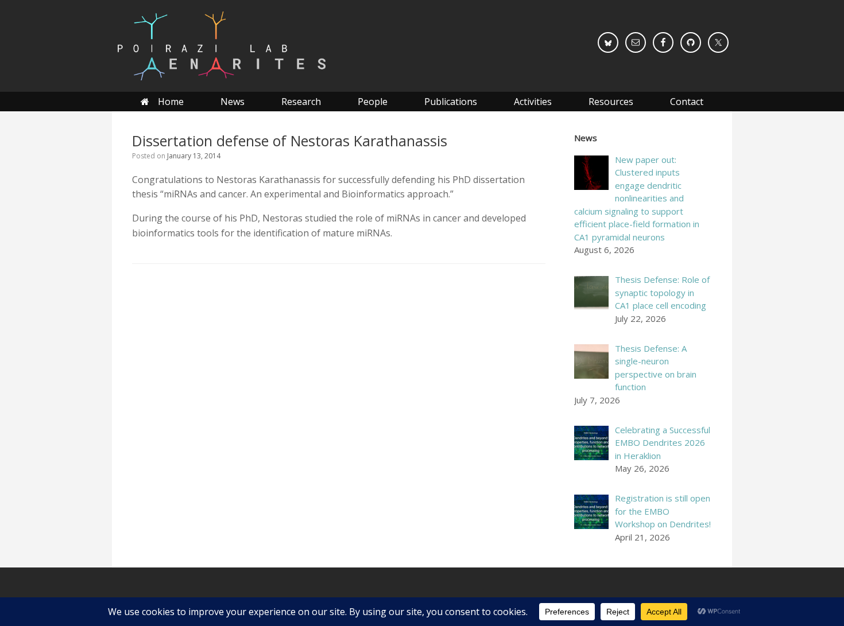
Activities (533, 101)
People (373, 101)
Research (301, 101)
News (232, 101)
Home (171, 101)
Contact (686, 101)
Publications (450, 101)
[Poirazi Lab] (221, 45)
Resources (611, 101)
